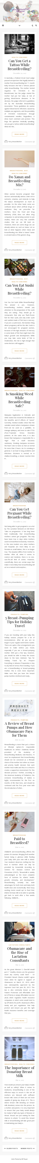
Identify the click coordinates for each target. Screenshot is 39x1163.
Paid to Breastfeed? (19, 840)
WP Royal (24, 1159)
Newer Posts (27, 1148)
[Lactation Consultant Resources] (19, 9)
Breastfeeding (16, 171)
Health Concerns (19, 57)
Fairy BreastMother (15, 142)
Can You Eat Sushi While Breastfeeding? (19, 289)
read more (19, 134)
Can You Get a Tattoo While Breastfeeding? (19, 64)
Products (15, 614)
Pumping (24, 614)
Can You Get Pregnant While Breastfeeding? (19, 513)
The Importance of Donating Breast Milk (19, 1071)
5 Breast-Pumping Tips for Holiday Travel (19, 621)
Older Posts (12, 1148)
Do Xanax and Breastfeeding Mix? (19, 180)
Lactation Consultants (19, 945)
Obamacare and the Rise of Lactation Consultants (19, 954)
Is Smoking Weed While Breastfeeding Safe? (19, 399)
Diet (26, 171)
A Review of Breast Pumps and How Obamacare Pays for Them (19, 729)
